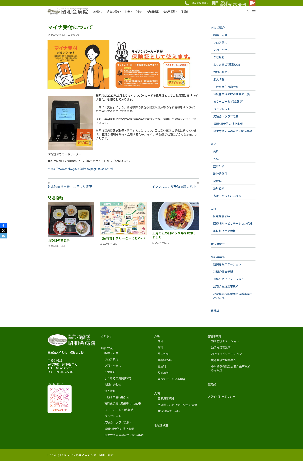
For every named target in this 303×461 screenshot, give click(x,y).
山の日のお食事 (59, 240)
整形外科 (218, 166)
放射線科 (218, 188)
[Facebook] (3, 225)
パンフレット (221, 109)
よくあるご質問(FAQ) (226, 64)
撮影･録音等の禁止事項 (228, 124)
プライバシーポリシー (221, 396)
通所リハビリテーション (228, 279)
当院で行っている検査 (227, 196)
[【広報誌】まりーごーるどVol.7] (123, 218)
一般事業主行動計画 (225, 87)
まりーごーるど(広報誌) (228, 101)
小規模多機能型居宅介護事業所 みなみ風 (234, 296)
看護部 (215, 311)
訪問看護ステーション (227, 264)
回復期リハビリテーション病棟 (232, 223)
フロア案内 (220, 42)
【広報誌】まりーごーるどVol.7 (122, 238)
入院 (213, 209)
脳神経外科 (220, 173)
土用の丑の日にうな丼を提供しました (174, 235)
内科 (216, 151)
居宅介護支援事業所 (225, 286)
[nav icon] (253, 11)
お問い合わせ (221, 72)
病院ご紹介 (218, 27)
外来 (213, 144)
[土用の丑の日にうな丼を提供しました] (175, 216)
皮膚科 (217, 181)
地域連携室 (218, 244)
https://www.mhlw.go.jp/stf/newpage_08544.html (80, 169)
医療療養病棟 (221, 216)
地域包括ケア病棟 (224, 231)
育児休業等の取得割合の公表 (231, 94)
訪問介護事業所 (223, 271)
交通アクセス (221, 50)
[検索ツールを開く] (248, 11)
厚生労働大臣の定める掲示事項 (232, 131)
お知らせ (75, 34)
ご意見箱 (218, 57)
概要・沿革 (220, 35)
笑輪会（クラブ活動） (227, 116)
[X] (3, 230)
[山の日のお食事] (71, 219)
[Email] (3, 235)
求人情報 (218, 79)
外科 (216, 159)
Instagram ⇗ (55, 383)
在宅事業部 (218, 257)
